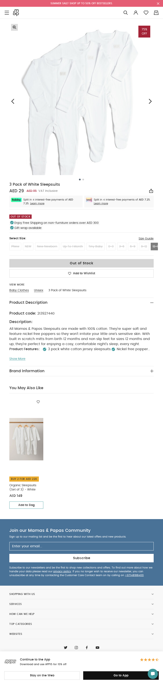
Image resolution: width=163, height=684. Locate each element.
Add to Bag (26, 505)
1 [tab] (80, 179)
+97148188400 (134, 575)
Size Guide (146, 238)
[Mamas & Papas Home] (16, 12)
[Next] (150, 101)
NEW (28, 246)
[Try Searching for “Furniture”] (125, 12)
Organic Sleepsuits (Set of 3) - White (22, 487)
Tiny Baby (96, 246)
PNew (15, 246)
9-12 (144, 246)
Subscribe (81, 558)
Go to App (121, 675)
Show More (17, 358)
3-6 (121, 246)
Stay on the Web (42, 675)
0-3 (111, 246)
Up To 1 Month (73, 246)
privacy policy (62, 571)
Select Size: (17, 238)
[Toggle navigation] (6, 12)
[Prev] (12, 101)
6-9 (132, 246)
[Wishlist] (38, 401)
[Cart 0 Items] (156, 12)
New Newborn (47, 246)
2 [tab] (83, 179)
